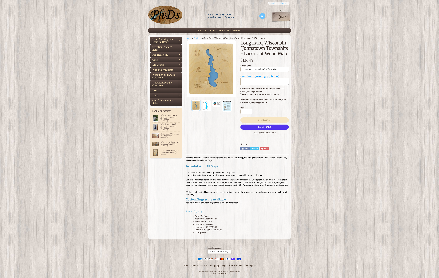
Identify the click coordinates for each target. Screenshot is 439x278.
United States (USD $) (218, 251)
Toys (167, 96)
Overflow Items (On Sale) (162, 102)
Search (185, 265)
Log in (273, 3)
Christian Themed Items (162, 48)
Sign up (283, 3)
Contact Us (224, 30)
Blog (199, 30)
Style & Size (245, 66)
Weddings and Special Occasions (167, 76)
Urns (155, 90)
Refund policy (250, 265)
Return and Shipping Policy (213, 265)
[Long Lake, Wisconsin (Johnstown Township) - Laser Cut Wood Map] (196, 105)
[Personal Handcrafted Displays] (165, 16)
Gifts (167, 60)
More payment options (264, 133)
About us (210, 30)
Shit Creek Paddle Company (167, 84)
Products (198, 38)
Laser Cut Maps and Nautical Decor (167, 41)
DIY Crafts (167, 65)
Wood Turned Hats (162, 69)
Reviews (237, 30)
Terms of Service (235, 265)
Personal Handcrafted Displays (219, 271)
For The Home (167, 55)
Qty (242, 108)
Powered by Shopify (219, 273)
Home (188, 38)
